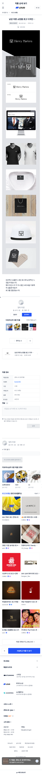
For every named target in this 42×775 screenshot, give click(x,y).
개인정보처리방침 (29, 743)
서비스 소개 (7, 704)
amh (3, 548)
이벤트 (7, 716)
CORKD (23, 520)
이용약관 (21, 747)
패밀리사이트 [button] (8, 667)
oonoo (23, 604)
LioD (3, 633)
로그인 (37, 8)
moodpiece (5, 520)
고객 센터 (7, 722)
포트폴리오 (5, 12)
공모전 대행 (25, 751)
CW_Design (24, 548)
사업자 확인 (12, 747)
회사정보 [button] (6, 661)
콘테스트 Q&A (8, 710)
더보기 (36, 493)
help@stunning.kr (26, 730)
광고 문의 (30, 747)
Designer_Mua (25, 576)
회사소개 (10, 743)
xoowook (5, 604)
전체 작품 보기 (31, 320)
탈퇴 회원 (4, 487)
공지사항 (18, 743)
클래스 (16, 751)
